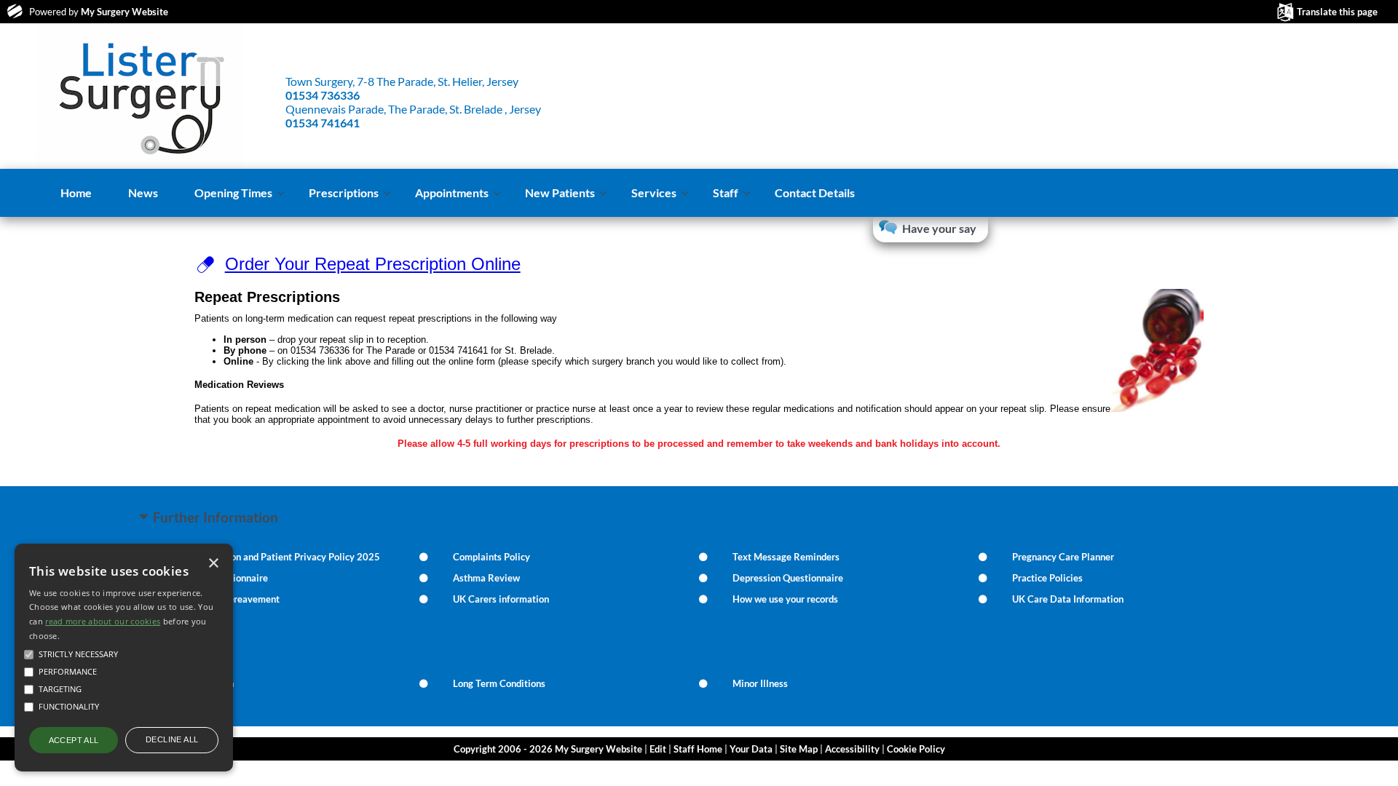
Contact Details (815, 192)
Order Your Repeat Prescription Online (373, 264)
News (143, 192)
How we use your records (785, 599)
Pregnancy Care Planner (1063, 557)
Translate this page (1337, 11)
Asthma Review (486, 578)
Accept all (74, 740)
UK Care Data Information (1067, 599)
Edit (657, 749)
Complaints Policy (491, 557)
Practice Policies (1047, 578)
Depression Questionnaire (787, 578)
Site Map (799, 749)
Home (76, 192)
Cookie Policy (916, 749)
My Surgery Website (124, 11)
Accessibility (852, 749)
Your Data (751, 749)
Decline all (172, 739)
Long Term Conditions (499, 683)
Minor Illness (760, 683)
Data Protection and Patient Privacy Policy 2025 (276, 557)
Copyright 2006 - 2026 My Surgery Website (548, 749)
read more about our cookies (102, 621)
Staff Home (698, 749)
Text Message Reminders (786, 557)
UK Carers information (501, 599)
